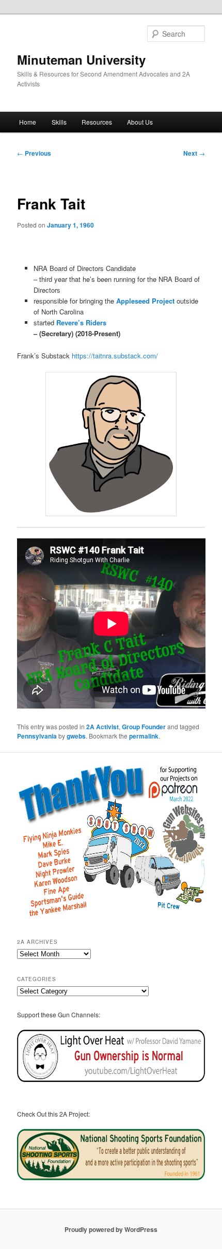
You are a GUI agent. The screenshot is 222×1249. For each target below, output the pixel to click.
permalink (143, 736)
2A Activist (102, 726)
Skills (59, 121)
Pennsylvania (37, 736)
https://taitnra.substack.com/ (115, 355)
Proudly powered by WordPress (111, 1229)
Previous (34, 153)
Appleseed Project (144, 301)
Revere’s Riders (81, 322)
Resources (97, 121)
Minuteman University (81, 59)
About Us (140, 121)
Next (194, 153)
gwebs (76, 736)
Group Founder (144, 726)
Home (27, 121)
